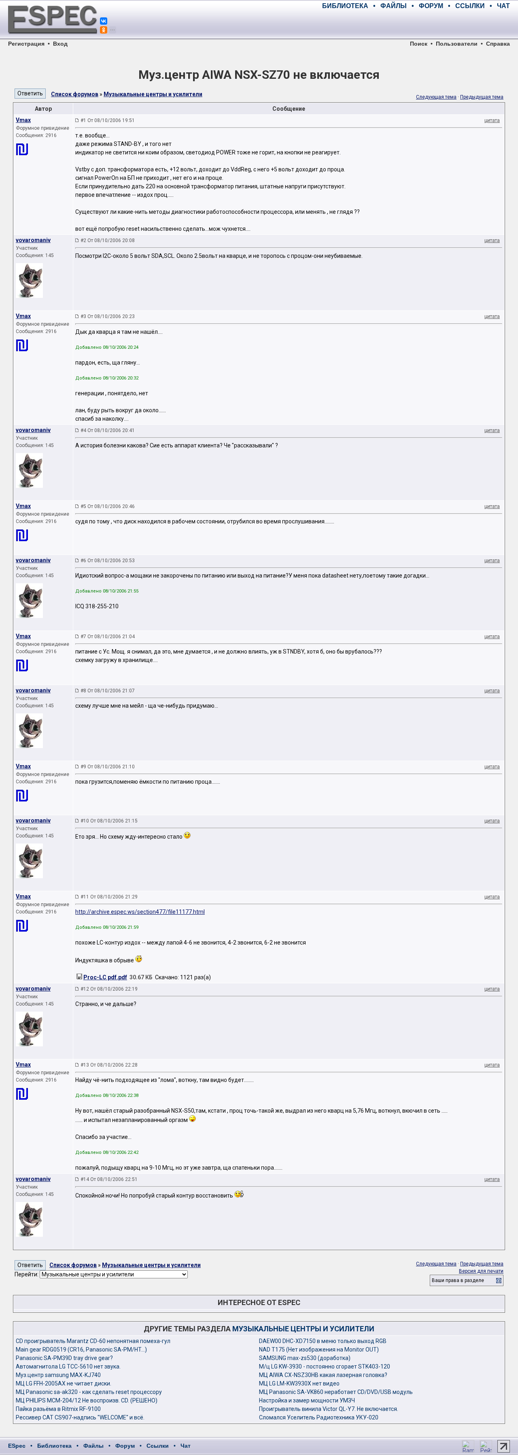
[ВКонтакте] (103, 21)
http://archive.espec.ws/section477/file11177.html (140, 912)
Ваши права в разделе (458, 1280)
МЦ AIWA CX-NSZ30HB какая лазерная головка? (323, 1375)
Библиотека (54, 1445)
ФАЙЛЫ (393, 5)
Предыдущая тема (481, 97)
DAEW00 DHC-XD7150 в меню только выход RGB (322, 1341)
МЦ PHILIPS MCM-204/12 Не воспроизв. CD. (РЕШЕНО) (86, 1400)
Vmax (23, 120)
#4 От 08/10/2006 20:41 (108, 430)
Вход (60, 43)
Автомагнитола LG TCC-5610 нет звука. (68, 1366)
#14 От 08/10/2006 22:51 (109, 1179)
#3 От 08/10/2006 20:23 (108, 316)
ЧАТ (503, 5)
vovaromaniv (33, 240)
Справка (498, 43)
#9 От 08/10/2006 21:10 (108, 767)
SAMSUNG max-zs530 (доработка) (304, 1358)
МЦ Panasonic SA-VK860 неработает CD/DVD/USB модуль (336, 1392)
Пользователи (457, 43)
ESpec (16, 1445)
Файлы (93, 1445)
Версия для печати (481, 1271)
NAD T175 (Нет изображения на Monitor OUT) (319, 1349)
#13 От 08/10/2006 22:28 (109, 1065)
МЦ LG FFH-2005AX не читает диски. (63, 1383)
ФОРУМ (431, 5)
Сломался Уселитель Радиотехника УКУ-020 (318, 1417)
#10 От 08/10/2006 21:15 (109, 821)
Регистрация (26, 43)
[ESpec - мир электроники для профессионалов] (52, 38)
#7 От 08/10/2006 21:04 (108, 636)
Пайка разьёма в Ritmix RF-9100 (58, 1409)
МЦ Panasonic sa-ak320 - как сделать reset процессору (89, 1392)
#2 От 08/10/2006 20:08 (108, 240)
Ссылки (157, 1445)
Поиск (418, 43)
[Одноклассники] (103, 30)
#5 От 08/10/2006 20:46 (108, 506)
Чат (185, 1445)
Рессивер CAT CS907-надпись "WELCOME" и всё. (80, 1417)
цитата (492, 120)
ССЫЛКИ (470, 5)
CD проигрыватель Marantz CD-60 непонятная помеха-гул (93, 1341)
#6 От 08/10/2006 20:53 (108, 560)
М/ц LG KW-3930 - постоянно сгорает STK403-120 (324, 1366)
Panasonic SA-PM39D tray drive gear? (64, 1358)
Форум (125, 1445)
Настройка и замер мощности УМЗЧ (307, 1400)
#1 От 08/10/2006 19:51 (108, 120)
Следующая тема (436, 97)
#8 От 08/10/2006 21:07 (108, 691)
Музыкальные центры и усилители (153, 94)
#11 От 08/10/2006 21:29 (109, 897)
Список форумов (74, 94)
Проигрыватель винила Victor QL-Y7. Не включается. (328, 1409)
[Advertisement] (415, 24)
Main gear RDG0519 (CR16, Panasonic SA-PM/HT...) (81, 1349)
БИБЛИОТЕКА (345, 5)
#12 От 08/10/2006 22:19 (109, 989)
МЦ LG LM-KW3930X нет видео (299, 1383)
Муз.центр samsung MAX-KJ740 (58, 1375)
